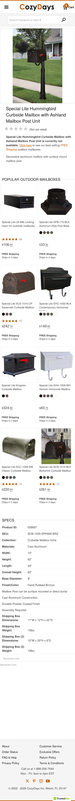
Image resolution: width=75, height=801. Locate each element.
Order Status (10, 752)
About (5, 746)
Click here (25, 145)
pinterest (34, 781)
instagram (41, 781)
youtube (48, 781)
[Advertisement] (37, 700)
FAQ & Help (9, 757)
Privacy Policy (10, 763)
